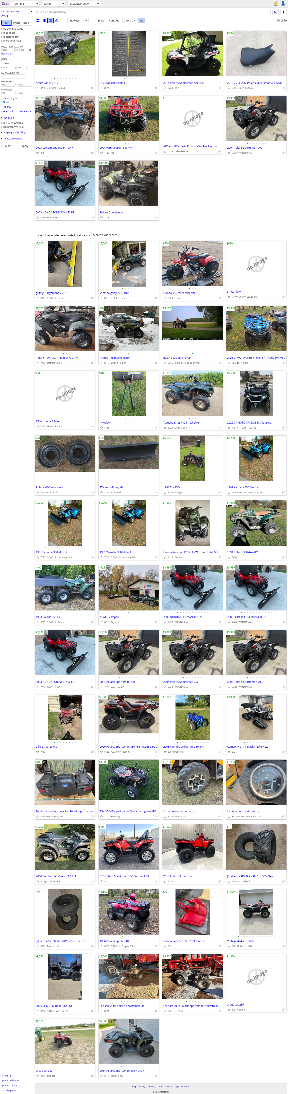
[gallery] (50, 20)
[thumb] (44, 20)
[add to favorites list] (38, 88)
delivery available (14, 122)
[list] (38, 20)
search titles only (13, 28)
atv (7, 102)
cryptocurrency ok (14, 126)
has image (10, 32)
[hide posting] (92, 88)
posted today (11, 36)
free (6, 63)
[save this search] (283, 12)
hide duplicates (12, 40)
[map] (57, 20)
